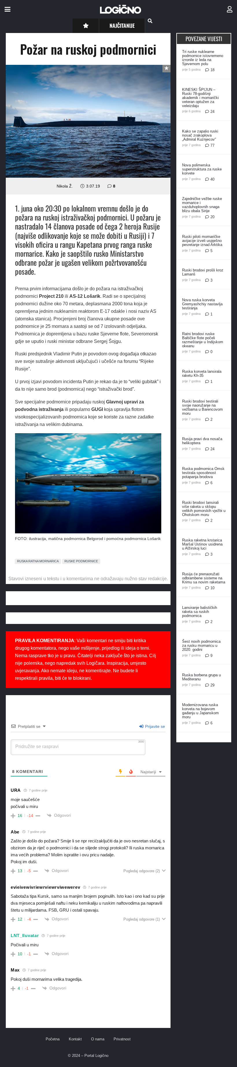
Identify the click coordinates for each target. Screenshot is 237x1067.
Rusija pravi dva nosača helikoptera (202, 441)
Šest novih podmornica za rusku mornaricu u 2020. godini (201, 645)
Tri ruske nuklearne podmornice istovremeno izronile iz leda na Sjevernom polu (202, 57)
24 (212, 111)
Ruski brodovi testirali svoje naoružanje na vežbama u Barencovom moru (202, 407)
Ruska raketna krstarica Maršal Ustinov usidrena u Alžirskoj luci (202, 544)
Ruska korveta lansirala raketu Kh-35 (201, 373)
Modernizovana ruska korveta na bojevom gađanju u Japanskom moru (200, 711)
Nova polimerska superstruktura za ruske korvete (202, 169)
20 (212, 217)
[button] (7, 9)
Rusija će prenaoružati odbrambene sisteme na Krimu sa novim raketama (203, 578)
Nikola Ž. (65, 186)
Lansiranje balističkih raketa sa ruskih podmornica (199, 611)
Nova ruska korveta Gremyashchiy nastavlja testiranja (202, 304)
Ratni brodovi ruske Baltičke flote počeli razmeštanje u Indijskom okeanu (202, 340)
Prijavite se (154, 726)
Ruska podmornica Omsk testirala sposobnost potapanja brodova (203, 473)
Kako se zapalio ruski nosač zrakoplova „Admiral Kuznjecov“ (200, 135)
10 (212, 588)
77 (212, 145)
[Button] (86, 26)
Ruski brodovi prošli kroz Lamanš (202, 272)
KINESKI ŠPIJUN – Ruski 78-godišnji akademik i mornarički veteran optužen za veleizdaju (200, 97)
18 (212, 70)
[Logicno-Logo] (120, 9)
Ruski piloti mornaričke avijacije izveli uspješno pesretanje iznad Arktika (202, 240)
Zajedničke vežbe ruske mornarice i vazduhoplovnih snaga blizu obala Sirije (202, 204)
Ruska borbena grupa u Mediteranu (201, 677)
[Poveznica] (229, 9)
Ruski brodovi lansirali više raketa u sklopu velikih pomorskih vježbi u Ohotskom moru (203, 508)
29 (212, 685)
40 (212, 179)
